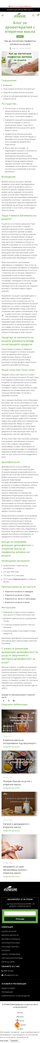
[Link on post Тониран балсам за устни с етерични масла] (20, 762)
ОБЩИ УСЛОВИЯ (8, 988)
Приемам (14, 1041)
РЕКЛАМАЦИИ (7, 992)
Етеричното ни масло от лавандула (19, 591)
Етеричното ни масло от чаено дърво (20, 599)
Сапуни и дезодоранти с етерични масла (16, 825)
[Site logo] (20, 15)
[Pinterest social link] (14, 701)
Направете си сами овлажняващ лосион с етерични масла (15, 869)
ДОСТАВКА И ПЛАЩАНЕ (11, 939)
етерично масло (19, 579)
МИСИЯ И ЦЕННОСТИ (10, 935)
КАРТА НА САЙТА (8, 962)
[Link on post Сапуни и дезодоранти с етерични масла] (20, 804)
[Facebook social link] (4, 701)
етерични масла (12, 548)
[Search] (33, 15)
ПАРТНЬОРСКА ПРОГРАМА (12, 958)
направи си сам (8, 695)
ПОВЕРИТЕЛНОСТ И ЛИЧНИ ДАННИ (16, 996)
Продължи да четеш (11, 747)
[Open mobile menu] (3, 15)
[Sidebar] (2, 315)
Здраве (20, 36)
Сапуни (17, 695)
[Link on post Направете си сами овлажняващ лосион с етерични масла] (20, 846)
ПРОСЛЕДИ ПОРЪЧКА (10, 947)
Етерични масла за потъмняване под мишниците (19, 741)
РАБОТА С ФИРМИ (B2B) (11, 954)
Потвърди (20, 919)
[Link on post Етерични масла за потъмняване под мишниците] (20, 721)
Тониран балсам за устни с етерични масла (17, 783)
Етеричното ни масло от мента (17, 602)
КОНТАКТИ (6, 950)
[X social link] (9, 701)
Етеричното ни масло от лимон (17, 595)
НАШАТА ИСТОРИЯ (9, 931)
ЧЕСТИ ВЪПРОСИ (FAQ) (11, 943)
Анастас (15, 48)
